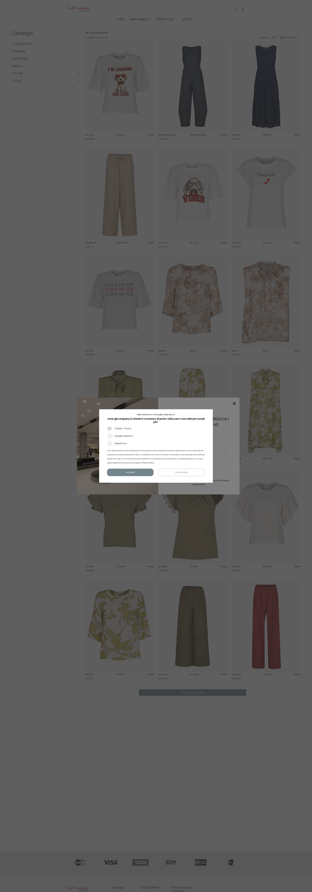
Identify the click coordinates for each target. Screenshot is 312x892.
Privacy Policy (148, 463)
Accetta (130, 472)
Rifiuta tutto (181, 472)
